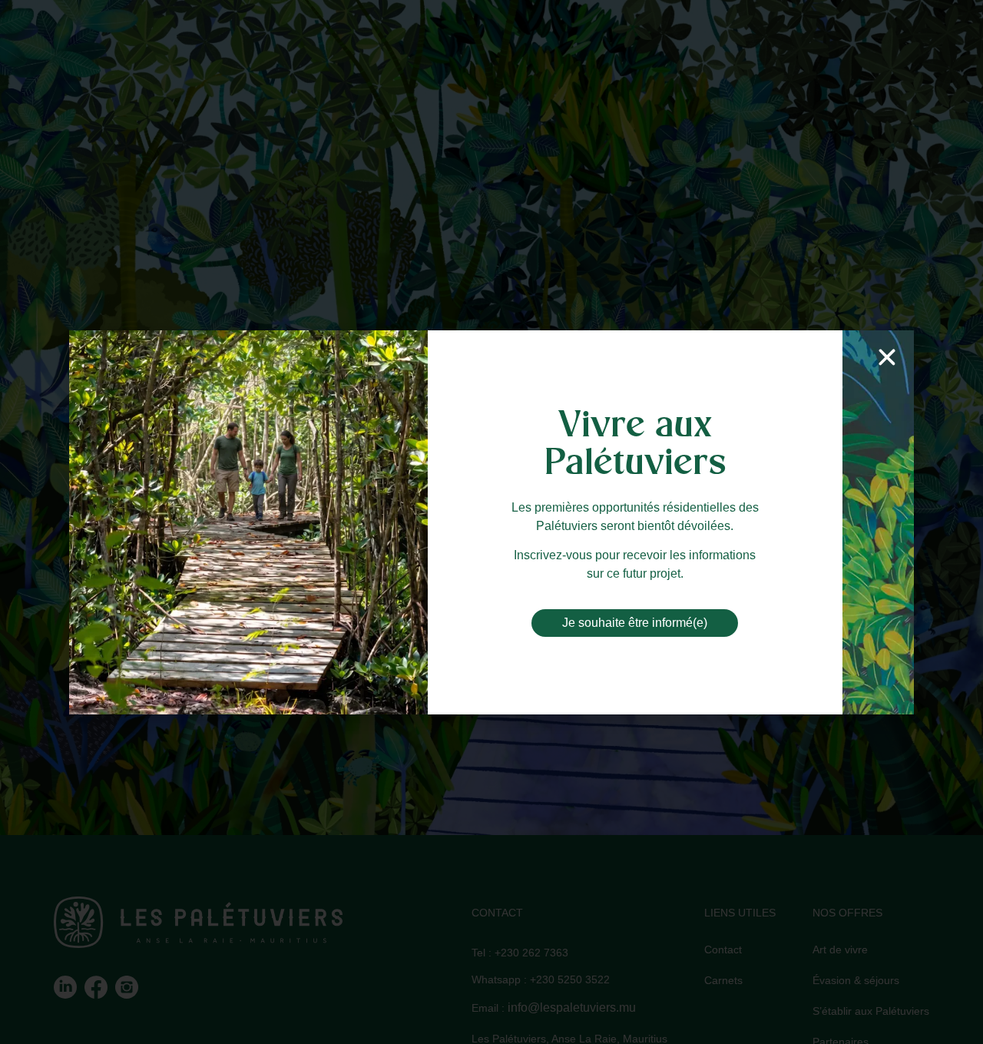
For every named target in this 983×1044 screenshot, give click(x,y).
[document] (491, 522)
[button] (887, 357)
